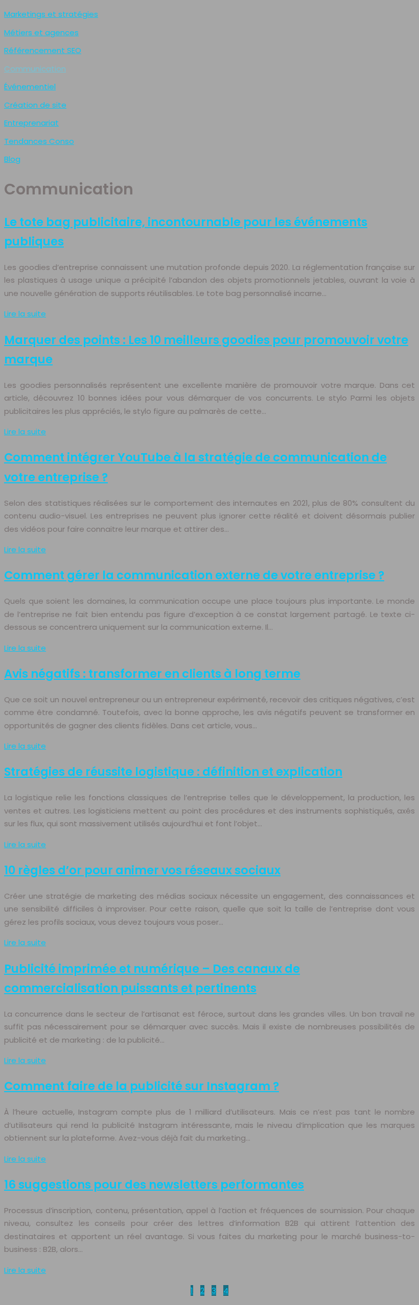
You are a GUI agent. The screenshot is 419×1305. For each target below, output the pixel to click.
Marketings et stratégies (51, 14)
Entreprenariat (31, 122)
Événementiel (30, 86)
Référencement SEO (42, 50)
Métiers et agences (41, 32)
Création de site (35, 105)
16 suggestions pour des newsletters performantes (154, 1184)
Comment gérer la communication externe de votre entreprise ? (194, 575)
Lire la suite (25, 313)
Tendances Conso (39, 141)
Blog (12, 159)
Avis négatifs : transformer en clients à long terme (152, 674)
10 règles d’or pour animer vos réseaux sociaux (142, 870)
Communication (35, 68)
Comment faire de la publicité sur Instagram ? (141, 1086)
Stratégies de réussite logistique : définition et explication (173, 772)
